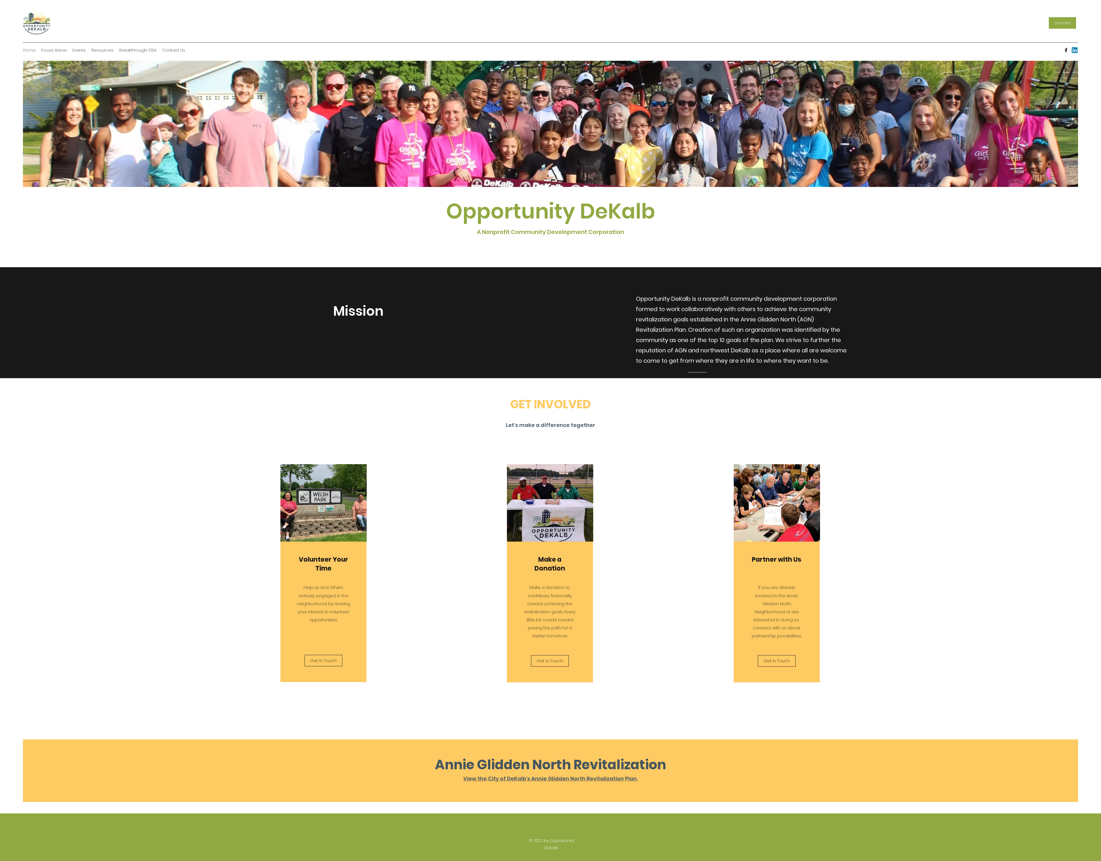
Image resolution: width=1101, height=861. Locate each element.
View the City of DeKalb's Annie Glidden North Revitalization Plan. (550, 778)
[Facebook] (1066, 50)
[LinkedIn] (1074, 50)
